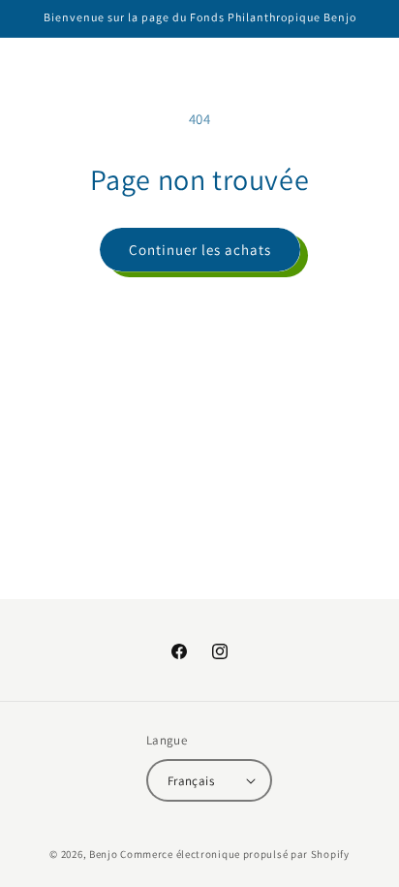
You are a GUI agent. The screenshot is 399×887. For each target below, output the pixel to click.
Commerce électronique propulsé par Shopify (234, 854)
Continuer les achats (200, 249)
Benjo (103, 854)
